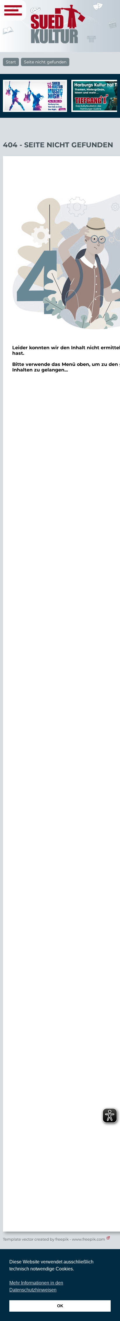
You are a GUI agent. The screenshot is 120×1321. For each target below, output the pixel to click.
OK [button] (60, 1305)
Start (11, 62)
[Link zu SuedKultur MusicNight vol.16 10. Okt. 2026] (33, 96)
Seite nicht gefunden (45, 62)
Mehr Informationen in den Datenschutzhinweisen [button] (36, 1286)
